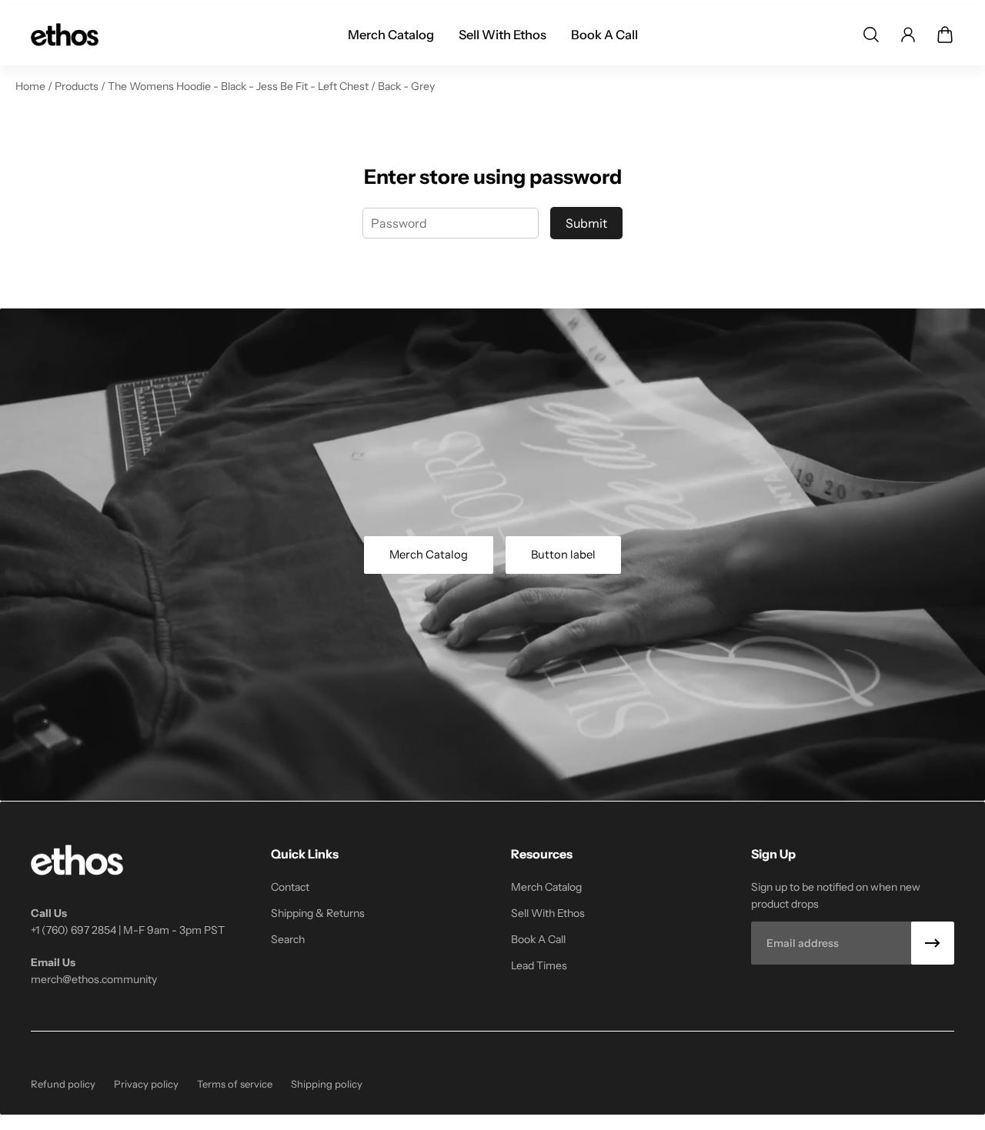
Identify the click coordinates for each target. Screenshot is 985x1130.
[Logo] (64, 34)
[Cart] (945, 35)
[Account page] (908, 35)
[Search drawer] (871, 35)
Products (78, 86)
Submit (586, 223)
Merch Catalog (428, 555)
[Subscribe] (932, 943)
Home (31, 86)
